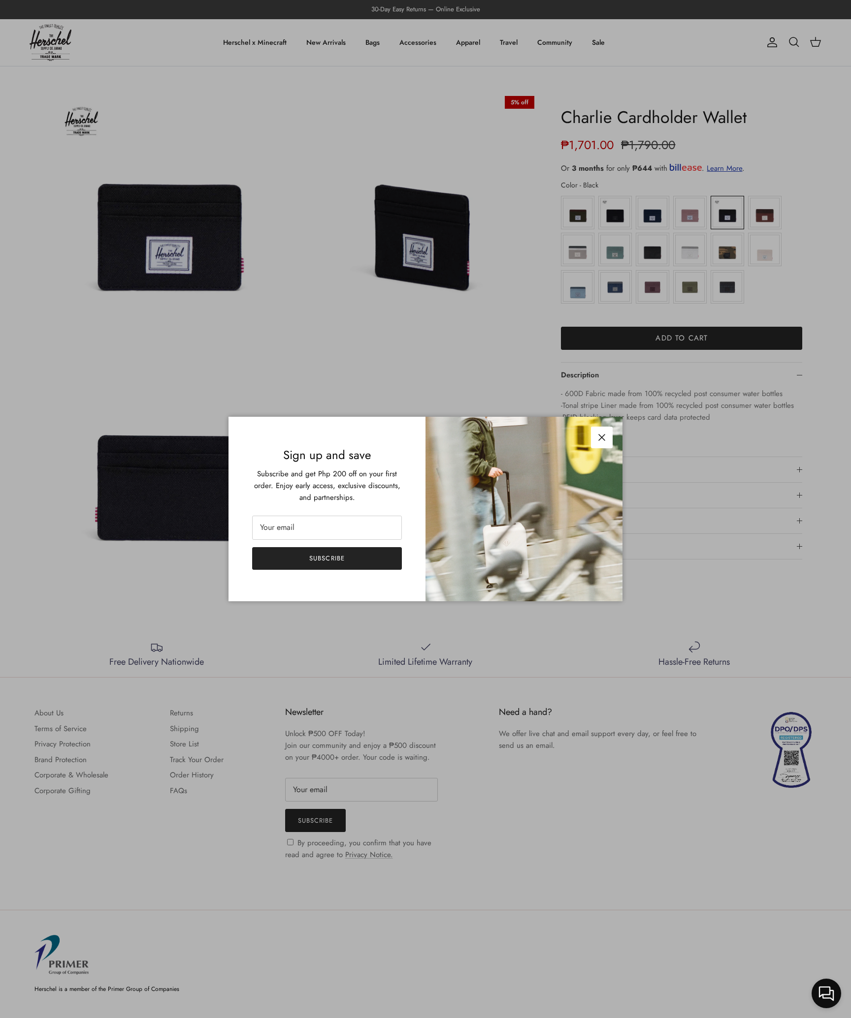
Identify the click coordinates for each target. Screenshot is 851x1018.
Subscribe (326, 558)
